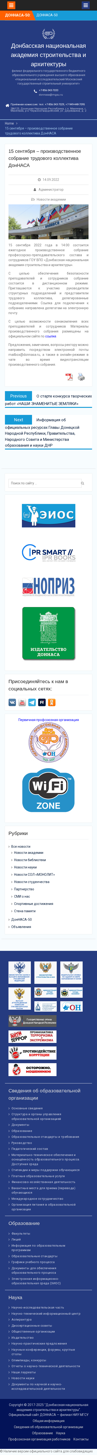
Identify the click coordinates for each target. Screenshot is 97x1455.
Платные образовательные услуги (38, 1176)
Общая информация (49, 1421)
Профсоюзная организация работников (39, 1439)
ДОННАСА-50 (47, 15)
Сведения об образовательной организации (48, 1427)
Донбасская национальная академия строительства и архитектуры (48, 55)
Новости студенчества (31, 882)
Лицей (16, 1239)
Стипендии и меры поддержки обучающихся (46, 1170)
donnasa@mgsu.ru (51, 94)
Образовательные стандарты (35, 1256)
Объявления (21, 927)
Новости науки (25, 867)
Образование (22, 1131)
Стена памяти (25, 911)
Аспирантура (22, 1319)
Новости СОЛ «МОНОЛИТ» (34, 874)
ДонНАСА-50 (21, 919)
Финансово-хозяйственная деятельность (44, 1182)
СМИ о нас (22, 896)
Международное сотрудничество (38, 1198)
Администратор (51, 189)
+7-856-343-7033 (48, 90)
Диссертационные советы (32, 1325)
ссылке (50, 336)
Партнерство (24, 889)
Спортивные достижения (33, 904)
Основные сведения (27, 1108)
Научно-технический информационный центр (46, 1313)
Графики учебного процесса (33, 1262)
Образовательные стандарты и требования (45, 1137)
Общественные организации (33, 1331)
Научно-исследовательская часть (38, 1307)
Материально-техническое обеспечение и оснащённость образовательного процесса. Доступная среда (46, 1159)
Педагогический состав (30, 1149)
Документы (20, 1125)
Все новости (20, 846)
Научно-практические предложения (39, 1343)
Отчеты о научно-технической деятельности (46, 1366)
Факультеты (21, 1233)
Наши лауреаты (24, 1372)
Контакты (81, 1439)
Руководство (22, 1143)
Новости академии (51, 199)
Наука (60, 1433)
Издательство (23, 1337)
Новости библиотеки (30, 860)
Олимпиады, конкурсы (29, 1360)
